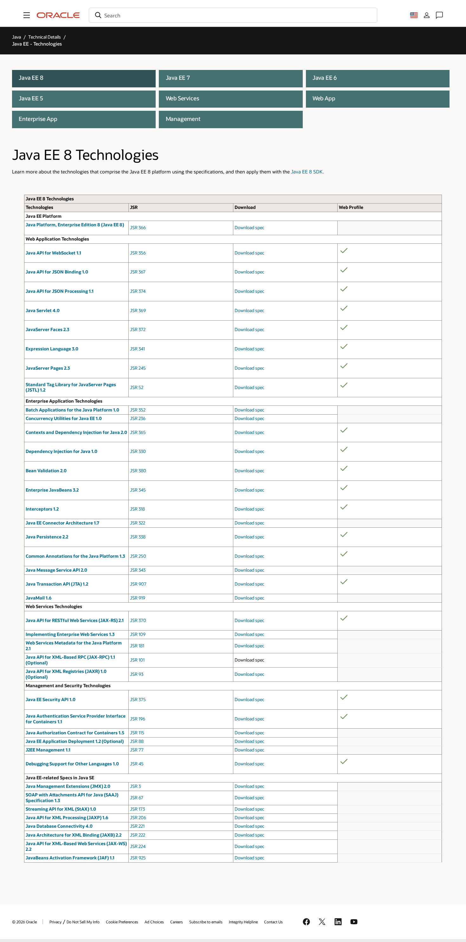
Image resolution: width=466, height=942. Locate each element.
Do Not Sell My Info (83, 921)
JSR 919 (137, 598)
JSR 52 (136, 387)
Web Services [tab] (182, 98)
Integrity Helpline (243, 921)
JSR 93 (136, 674)
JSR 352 (138, 410)
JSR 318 (137, 509)
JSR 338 (138, 537)
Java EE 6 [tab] (325, 77)
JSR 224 (138, 846)
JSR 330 (138, 451)
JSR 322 (137, 523)
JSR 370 (138, 620)
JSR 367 (138, 272)
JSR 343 (138, 570)
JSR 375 (138, 699)
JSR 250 (138, 556)
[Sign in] (426, 15)
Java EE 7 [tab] (178, 77)
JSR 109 (138, 634)
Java (16, 37)
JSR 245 (138, 368)
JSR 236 (138, 418)
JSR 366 (138, 227)
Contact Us (273, 921)
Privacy (55, 921)
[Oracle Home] (58, 15)
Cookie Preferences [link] (122, 921)
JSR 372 (138, 329)
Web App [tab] (324, 98)
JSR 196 (137, 719)
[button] (26, 15)
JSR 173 (137, 809)
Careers (176, 921)
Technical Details (44, 37)
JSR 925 (138, 858)
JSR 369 (138, 310)
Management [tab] (183, 118)
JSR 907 (138, 584)
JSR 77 (137, 750)
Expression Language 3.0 (52, 349)
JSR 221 (137, 826)
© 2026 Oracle (24, 921)
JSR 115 (137, 733)
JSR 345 (138, 490)
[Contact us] (439, 15)
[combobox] (233, 15)
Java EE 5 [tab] (31, 98)
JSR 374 (138, 291)
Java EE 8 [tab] (31, 77)
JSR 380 (138, 471)
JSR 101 (137, 660)
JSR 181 (137, 646)
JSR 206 (138, 817)
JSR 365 (138, 432)
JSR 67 (136, 798)
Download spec (249, 227)
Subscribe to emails (206, 921)
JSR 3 (135, 786)
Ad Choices (154, 921)
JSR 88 (137, 741)
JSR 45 (137, 764)
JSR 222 (137, 835)
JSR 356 (138, 253)
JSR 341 (137, 349)
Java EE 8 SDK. (307, 172)
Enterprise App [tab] (38, 118)
